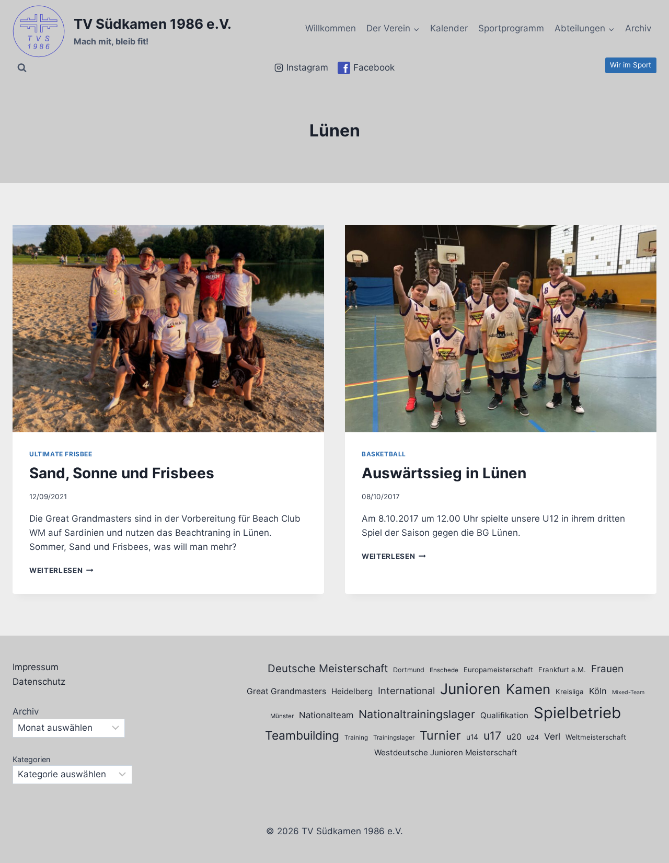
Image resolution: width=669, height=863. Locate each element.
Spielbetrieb (577, 713)
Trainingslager (393, 737)
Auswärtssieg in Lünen (444, 473)
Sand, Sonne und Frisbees (121, 473)
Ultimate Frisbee (61, 454)
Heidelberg (352, 691)
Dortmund (408, 670)
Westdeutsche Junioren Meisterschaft (445, 752)
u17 (492, 735)
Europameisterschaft (498, 669)
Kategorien (31, 759)
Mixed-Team (628, 692)
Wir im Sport (630, 65)
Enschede (444, 670)
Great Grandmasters (286, 691)
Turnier (440, 735)
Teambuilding (302, 735)
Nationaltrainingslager (417, 714)
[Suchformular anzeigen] (22, 68)
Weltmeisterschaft (596, 737)
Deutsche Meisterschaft (328, 668)
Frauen (607, 669)
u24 (533, 737)
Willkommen (330, 28)
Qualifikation (504, 715)
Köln (598, 691)
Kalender (449, 28)
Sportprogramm (511, 28)
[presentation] (168, 328)
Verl (552, 736)
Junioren (470, 689)
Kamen (528, 689)
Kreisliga (570, 691)
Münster (282, 716)
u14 (472, 736)
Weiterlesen (61, 570)
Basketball (384, 454)
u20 (514, 736)
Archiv (638, 28)
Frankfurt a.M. (562, 669)
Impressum (36, 667)
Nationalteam (326, 715)
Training (356, 737)
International (406, 690)
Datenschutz (39, 681)
